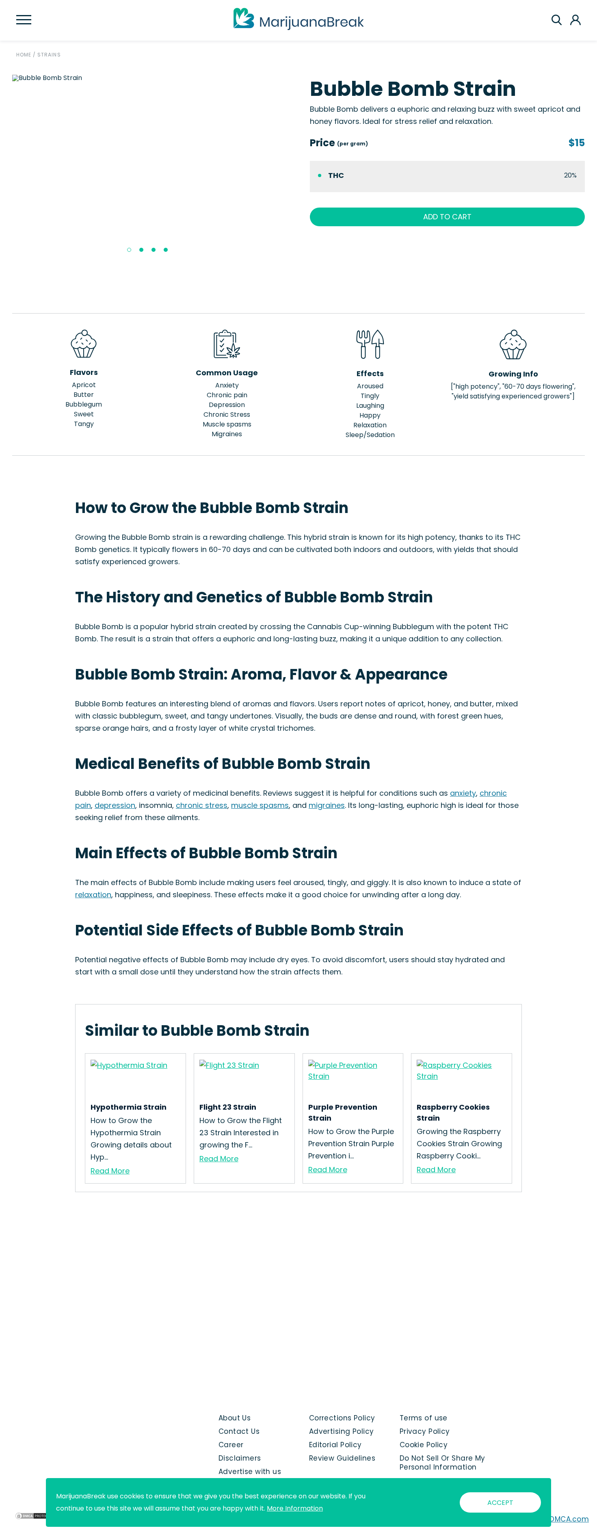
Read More (110, 1171)
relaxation (93, 895)
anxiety (463, 793)
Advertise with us (249, 1471)
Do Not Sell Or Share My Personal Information (442, 1462)
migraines (327, 805)
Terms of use (424, 1418)
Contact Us (239, 1431)
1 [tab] (129, 250)
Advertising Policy (341, 1431)
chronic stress (201, 805)
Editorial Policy (335, 1445)
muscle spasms (260, 805)
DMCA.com (569, 1519)
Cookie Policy (424, 1445)
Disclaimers (239, 1458)
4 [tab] (166, 250)
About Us (234, 1418)
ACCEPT (500, 1502)
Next (293, 166)
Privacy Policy (425, 1431)
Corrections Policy (342, 1418)
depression (115, 805)
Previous (6, 166)
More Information (295, 1508)
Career (231, 1445)
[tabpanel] (149, 78)
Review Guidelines (342, 1458)
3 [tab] (153, 250)
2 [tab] (141, 250)
